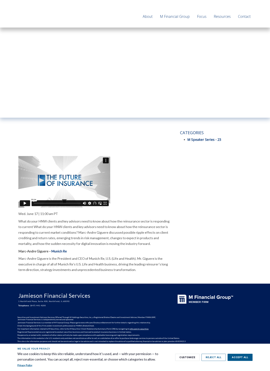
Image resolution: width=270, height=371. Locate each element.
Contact (244, 16)
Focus (201, 16)
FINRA (148, 317)
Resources (222, 16)
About (148, 16)
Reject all (214, 357)
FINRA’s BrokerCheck (85, 326)
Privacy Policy (24, 365)
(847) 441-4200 (38, 305)
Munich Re (59, 251)
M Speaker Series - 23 (204, 139)
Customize (187, 357)
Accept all (240, 357)
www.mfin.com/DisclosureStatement (95, 322)
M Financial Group (175, 16)
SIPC (154, 317)
